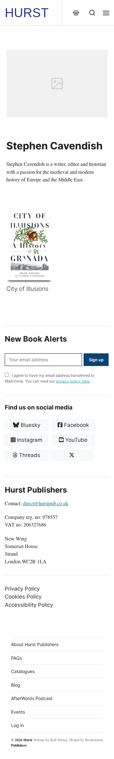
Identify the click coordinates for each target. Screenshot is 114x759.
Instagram (29, 440)
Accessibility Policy (29, 605)
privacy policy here (73, 381)
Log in (17, 725)
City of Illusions (27, 288)
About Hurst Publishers (34, 644)
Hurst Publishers (21, 742)
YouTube (75, 440)
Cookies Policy (23, 596)
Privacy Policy (22, 589)
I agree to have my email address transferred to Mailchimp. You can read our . (49, 378)
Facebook (75, 425)
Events (18, 712)
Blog (15, 685)
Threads (28, 455)
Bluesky (29, 425)
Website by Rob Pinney (50, 739)
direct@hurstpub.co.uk (45, 503)
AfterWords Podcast (32, 698)
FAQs (16, 658)
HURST (26, 12)
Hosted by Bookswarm (86, 739)
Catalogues (23, 671)
